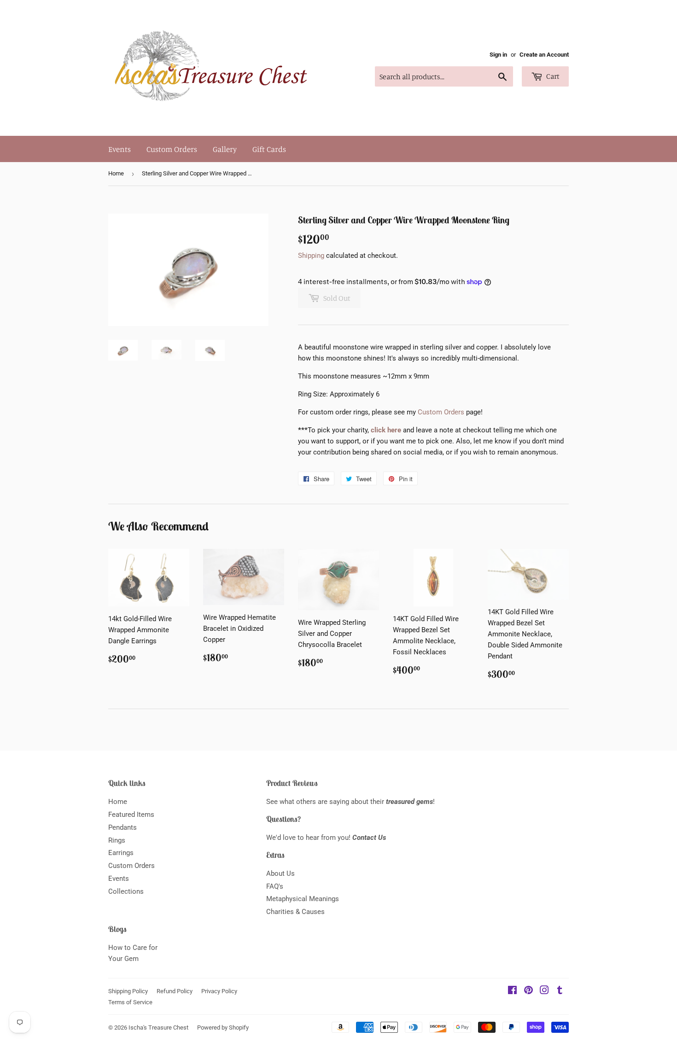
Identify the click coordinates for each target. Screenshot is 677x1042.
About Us (280, 873)
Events (119, 149)
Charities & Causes (295, 912)
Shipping (311, 255)
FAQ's (274, 886)
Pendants (122, 827)
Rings (116, 840)
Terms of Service (130, 1002)
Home (116, 173)
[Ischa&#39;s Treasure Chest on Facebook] (512, 991)
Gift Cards (269, 149)
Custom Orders (171, 149)
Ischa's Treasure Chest (158, 1027)
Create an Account (544, 54)
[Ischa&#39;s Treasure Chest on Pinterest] (528, 991)
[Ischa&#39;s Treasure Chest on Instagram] (544, 991)
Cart (552, 76)
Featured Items (131, 814)
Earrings (121, 853)
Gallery (225, 149)
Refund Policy (175, 991)
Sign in (498, 54)
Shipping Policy (128, 991)
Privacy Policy (219, 991)
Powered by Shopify (223, 1027)
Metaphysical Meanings (302, 899)
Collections (126, 891)
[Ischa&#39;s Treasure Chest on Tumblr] (559, 991)
